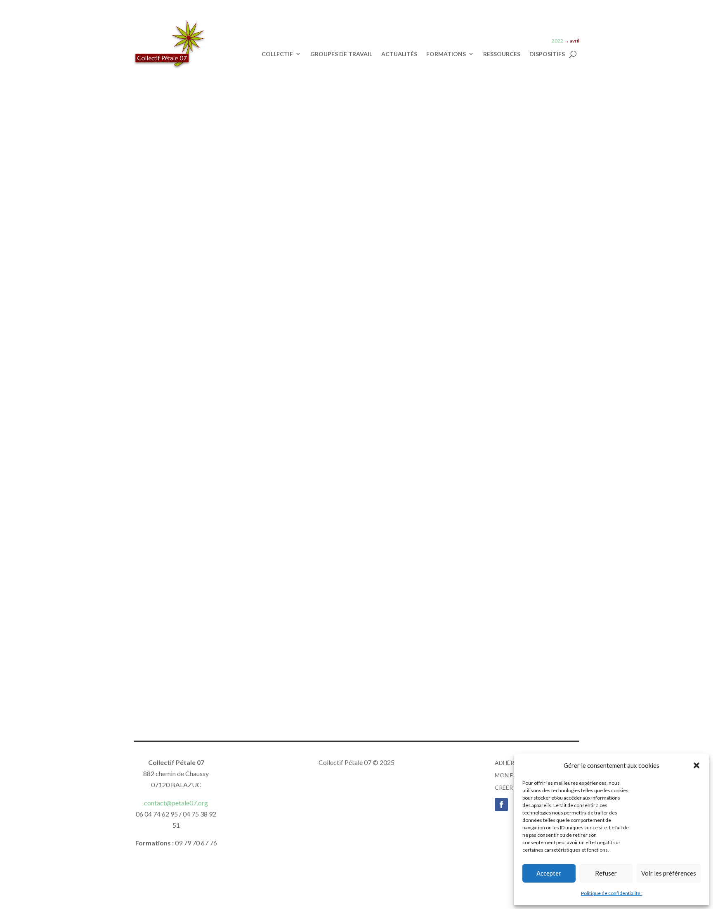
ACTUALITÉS (399, 54)
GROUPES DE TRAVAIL (341, 54)
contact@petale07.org (176, 803)
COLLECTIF (277, 54)
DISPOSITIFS (547, 54)
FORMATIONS (446, 54)
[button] (696, 765)
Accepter (548, 873)
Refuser (606, 873)
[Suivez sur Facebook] (501, 804)
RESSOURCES (501, 54)
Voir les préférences (668, 873)
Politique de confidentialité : (611, 893)
